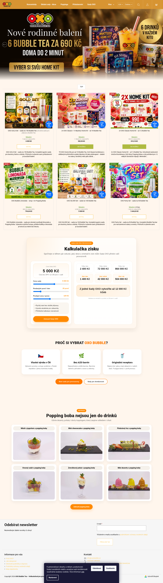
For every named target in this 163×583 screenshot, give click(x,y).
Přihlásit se (105, 542)
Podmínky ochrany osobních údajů (18, 566)
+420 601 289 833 (93, 561)
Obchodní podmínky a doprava (16, 564)
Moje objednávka (12, 569)
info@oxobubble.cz (94, 558)
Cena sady (37, 281)
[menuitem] (32, 4)
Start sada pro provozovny (69, 381)
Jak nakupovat (11, 561)
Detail (28, 147)
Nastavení (53, 577)
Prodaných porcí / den (41, 288)
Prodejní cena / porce (41, 296)
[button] (12, 44)
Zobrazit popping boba (81, 507)
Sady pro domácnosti (96, 381)
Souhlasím (110, 568)
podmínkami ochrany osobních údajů (134, 535)
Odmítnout (97, 568)
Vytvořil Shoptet (153, 576)
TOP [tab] (81, 87)
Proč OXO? (10, 558)
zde (82, 572)
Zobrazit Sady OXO (51, 319)
